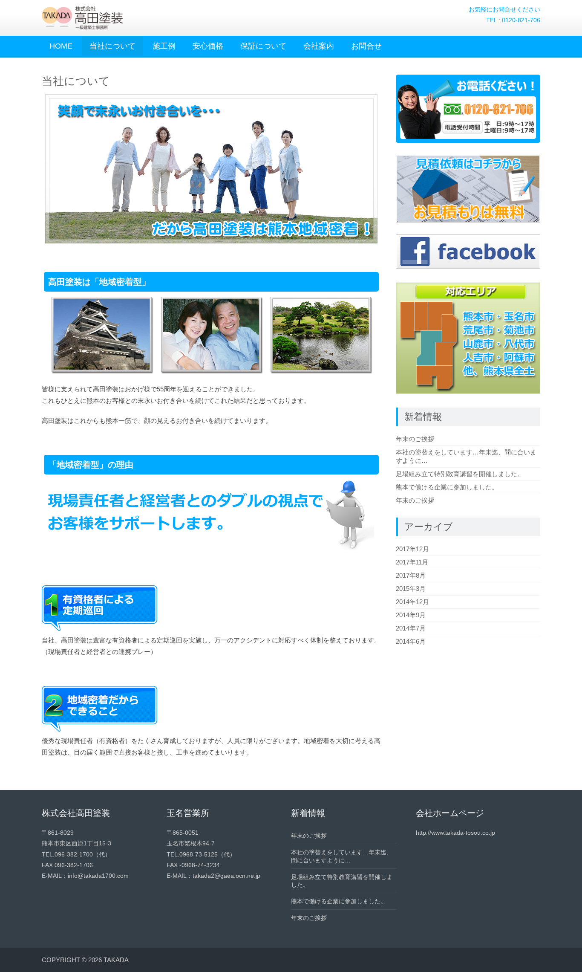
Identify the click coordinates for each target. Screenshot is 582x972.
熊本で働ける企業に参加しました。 (447, 487)
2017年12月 (412, 549)
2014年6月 (411, 641)
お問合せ (366, 46)
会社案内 (318, 46)
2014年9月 (411, 615)
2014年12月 (412, 601)
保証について (263, 46)
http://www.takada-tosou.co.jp (455, 832)
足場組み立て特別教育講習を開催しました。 (460, 473)
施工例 (164, 46)
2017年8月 (411, 575)
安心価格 (208, 46)
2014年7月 (411, 628)
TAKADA (116, 959)
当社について (112, 46)
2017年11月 (412, 562)
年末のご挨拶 (415, 439)
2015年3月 (411, 588)
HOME (60, 46)
